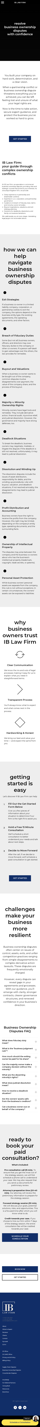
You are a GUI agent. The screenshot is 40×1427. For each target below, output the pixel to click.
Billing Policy (6, 1360)
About (4, 1326)
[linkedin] (24, 1407)
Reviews (5, 1332)
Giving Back (6, 1386)
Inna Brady (5, 1380)
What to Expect (7, 1329)
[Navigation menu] (2, 3)
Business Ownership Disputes (11, 1370)
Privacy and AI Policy (8, 1357)
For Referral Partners (8, 1383)
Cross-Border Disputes (9, 1373)
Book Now (5, 1392)
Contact (4, 1338)
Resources (5, 1389)
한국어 (4, 1344)
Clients (4, 1335)
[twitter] (20, 1407)
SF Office (5, 1351)
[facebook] (15, 1407)
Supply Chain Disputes (9, 1367)
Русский (5, 1341)
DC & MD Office (7, 1354)
